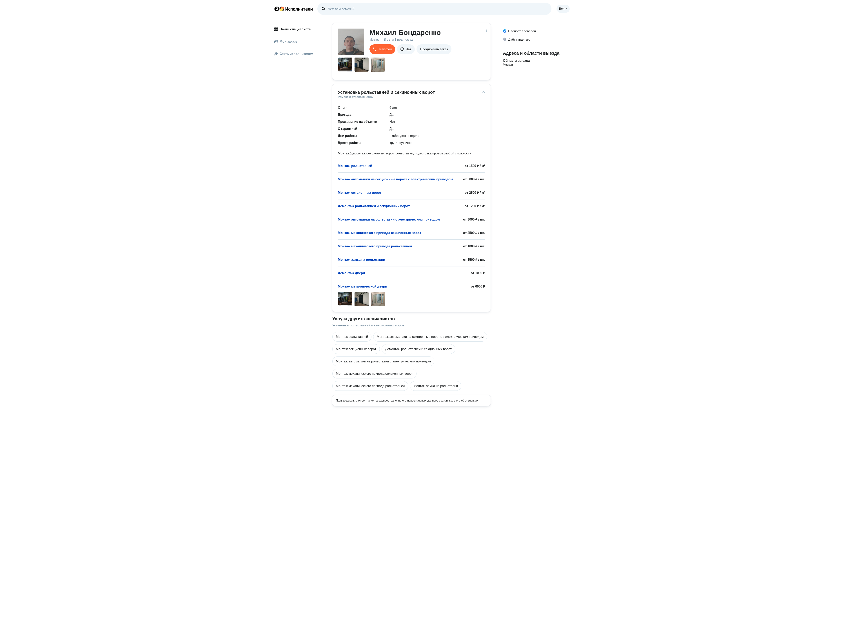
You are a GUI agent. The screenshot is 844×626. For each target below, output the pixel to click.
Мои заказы (289, 41)
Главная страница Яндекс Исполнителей (293, 8)
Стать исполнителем (296, 54)
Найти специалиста (295, 29)
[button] (382, 49)
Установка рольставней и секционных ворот (368, 325)
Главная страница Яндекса (276, 8)
